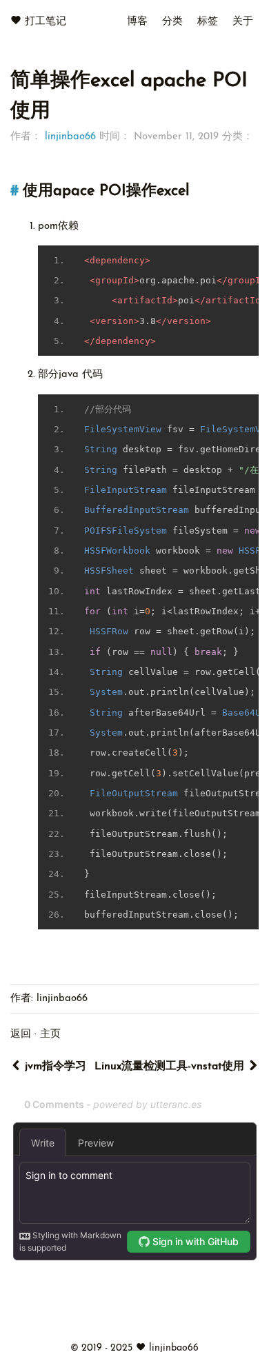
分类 (172, 22)
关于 (242, 22)
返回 (20, 1034)
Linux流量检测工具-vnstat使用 (171, 1066)
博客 (137, 22)
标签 (207, 22)
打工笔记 (45, 22)
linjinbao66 (70, 137)
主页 (50, 1034)
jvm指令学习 (53, 1066)
